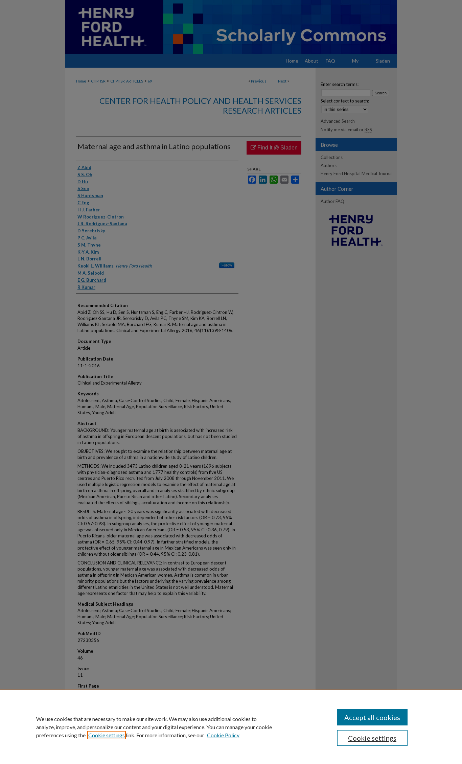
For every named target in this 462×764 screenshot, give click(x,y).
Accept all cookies (372, 717)
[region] (231, 727)
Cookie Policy (223, 735)
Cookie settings (106, 735)
